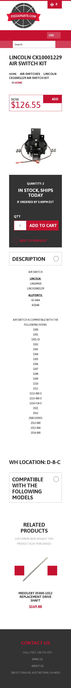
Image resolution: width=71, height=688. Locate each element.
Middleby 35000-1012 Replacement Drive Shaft (35, 596)
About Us (37, 666)
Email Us (36, 659)
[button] (54, 258)
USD (51, 35)
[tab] (35, 258)
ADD (54, 99)
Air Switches (30, 74)
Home (13, 74)
